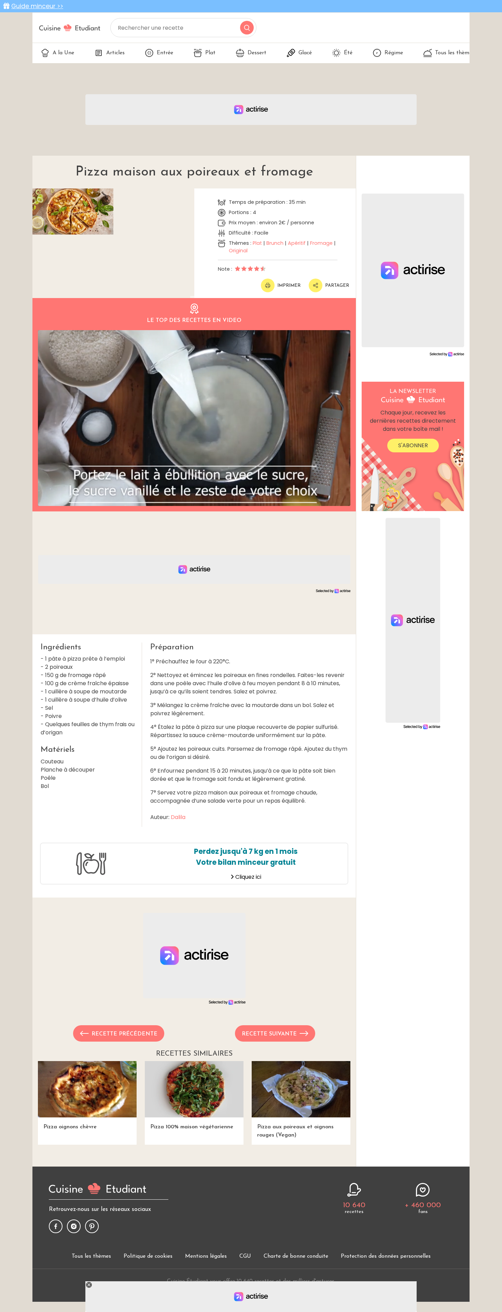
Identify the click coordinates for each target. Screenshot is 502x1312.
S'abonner (413, 445)
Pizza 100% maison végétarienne (191, 1127)
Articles (115, 53)
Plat (210, 53)
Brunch (274, 243)
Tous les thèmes (454, 53)
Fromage (321, 243)
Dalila (178, 817)
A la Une (63, 53)
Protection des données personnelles (386, 1256)
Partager (337, 285)
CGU (245, 1256)
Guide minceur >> (37, 6)
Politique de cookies (148, 1256)
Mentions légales (206, 1256)
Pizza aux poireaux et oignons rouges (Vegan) (295, 1131)
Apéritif (297, 243)
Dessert (257, 53)
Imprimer (289, 285)
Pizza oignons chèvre (70, 1127)
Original (238, 250)
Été (348, 53)
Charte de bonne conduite (296, 1256)
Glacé (305, 53)
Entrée (165, 53)
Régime (394, 53)
